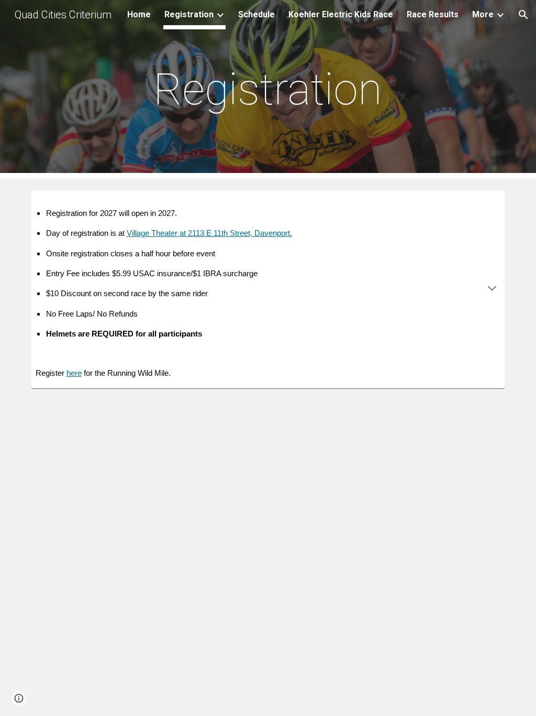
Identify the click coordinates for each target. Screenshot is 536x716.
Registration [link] (189, 14)
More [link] (483, 14)
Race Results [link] (433, 14)
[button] (523, 14)
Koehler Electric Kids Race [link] (340, 14)
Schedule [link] (256, 14)
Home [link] (139, 14)
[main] (267, 89)
